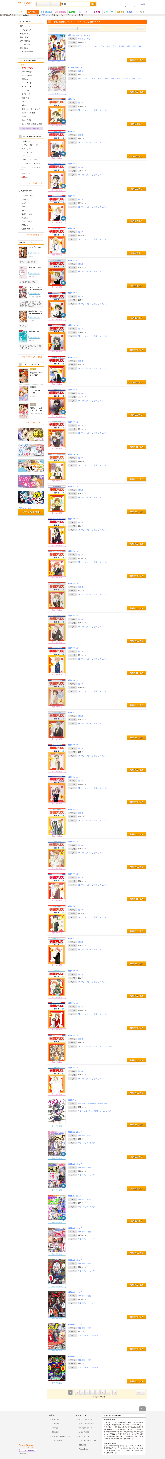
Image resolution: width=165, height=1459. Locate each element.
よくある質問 (84, 1432)
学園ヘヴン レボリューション (79, 35)
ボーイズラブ (56, 62)
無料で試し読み (136, 60)
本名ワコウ (27, 221)
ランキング (26, 30)
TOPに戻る (56, 1419)
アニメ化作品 (25, 41)
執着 (118, 78)
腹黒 (112, 78)
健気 (108, 46)
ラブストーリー (29, 160)
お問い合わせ (84, 1436)
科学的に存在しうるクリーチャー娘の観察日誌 (35, 313)
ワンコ (86, 46)
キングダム (33, 247)
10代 (80, 46)
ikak (24, 210)
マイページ (56, 1424)
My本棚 (55, 1428)
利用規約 (82, 1445)
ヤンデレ (126, 78)
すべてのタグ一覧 (35, 183)
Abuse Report (84, 1449)
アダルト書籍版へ (28, 1450)
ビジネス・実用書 (28, 113)
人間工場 (32, 331)
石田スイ (26, 225)
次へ (139, 1392)
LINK (31, 414)
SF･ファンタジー (84, 110)
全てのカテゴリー (28, 68)
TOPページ (46, 15)
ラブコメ (27, 152)
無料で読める (25, 37)
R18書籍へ (143, 4)
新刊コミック (25, 26)
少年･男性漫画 (46, 12)
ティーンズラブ (27, 87)
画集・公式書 (27, 120)
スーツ (92, 78)
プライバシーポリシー (87, 1441)
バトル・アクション (31, 164)
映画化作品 (24, 48)
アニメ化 (103, 110)
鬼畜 (128, 46)
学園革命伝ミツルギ (75, 1132)
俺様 (134, 46)
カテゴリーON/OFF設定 (61, 1436)
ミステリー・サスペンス (30, 168)
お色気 (26, 141)
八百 (24, 206)
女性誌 (24, 105)
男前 (114, 46)
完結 (110, 1046)
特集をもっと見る (26, 508)
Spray (88, 39)
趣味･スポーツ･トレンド (31, 109)
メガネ (100, 78)
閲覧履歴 (55, 1432)
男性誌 (129, 12)
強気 (140, 46)
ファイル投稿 (57, 1441)
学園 (95, 110)
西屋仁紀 (31, 341)
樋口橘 (80, 103)
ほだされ (95, 46)
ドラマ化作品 (25, 44)
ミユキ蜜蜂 (33, 396)
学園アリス (72, 99)
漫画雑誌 (72, 12)
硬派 (146, 46)
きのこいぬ (33, 267)
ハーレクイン (96, 12)
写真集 (24, 116)
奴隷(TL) (26, 173)
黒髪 (134, 78)
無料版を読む (136, 124)
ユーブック (30, 1447)
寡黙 (145, 78)
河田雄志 (81, 1135)
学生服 (121, 46)
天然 (102, 46)
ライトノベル (109, 12)
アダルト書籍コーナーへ (31, 129)
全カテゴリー (33, 12)
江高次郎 (25, 218)
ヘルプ (118, 2)
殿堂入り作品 (25, 34)
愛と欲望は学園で (75, 67)
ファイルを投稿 (31, 512)
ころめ (25, 199)
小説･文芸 (120, 12)
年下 (140, 78)
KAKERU (31, 320)
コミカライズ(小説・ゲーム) (94, 1111)
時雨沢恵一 (102, 1104)
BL (80, 12)
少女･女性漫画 (60, 12)
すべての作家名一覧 (34, 235)
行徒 (89, 1135)
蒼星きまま (32, 276)
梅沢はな (81, 71)
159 (114, 1392)
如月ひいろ (27, 214)
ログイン (126, 6)
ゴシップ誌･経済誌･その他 (32, 124)
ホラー (26, 156)
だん (24, 203)
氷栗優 (80, 39)
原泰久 (31, 256)
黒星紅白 (81, 1104)
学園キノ (72, 1100)
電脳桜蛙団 (91, 1104)
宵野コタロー (28, 229)
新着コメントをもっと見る (32, 357)
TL (86, 12)
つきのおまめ (28, 195)
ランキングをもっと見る (33, 422)
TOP (21, 12)
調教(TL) (26, 149)
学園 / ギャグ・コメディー (88, 1143)
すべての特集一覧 (27, 52)
